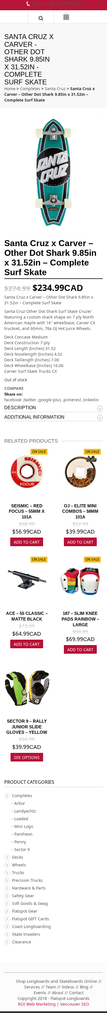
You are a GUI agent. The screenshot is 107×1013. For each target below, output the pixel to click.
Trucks (18, 872)
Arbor (19, 803)
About (57, 992)
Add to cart (80, 542)
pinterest (73, 399)
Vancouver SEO (74, 1004)
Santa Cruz (55, 88)
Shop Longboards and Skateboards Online (56, 981)
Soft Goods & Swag (30, 903)
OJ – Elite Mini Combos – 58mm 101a (80, 511)
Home (9, 88)
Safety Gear (23, 895)
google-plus (50, 399)
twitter (30, 399)
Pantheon (23, 834)
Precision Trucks (27, 880)
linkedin (91, 399)
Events (40, 992)
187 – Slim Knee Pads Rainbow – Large (80, 619)
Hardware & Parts (29, 888)
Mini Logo (23, 826)
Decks (17, 857)
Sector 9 (22, 849)
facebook (13, 399)
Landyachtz (25, 811)
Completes (30, 88)
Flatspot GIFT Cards (30, 918)
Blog (84, 987)
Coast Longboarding (31, 926)
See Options (27, 757)
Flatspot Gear (24, 911)
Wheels (19, 865)
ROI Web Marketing (37, 1004)
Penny (20, 841)
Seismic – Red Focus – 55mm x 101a (27, 511)
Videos (68, 987)
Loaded (21, 818)
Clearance (21, 942)
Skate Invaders (26, 934)
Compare (14, 388)
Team (51, 987)
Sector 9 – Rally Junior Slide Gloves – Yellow (26, 727)
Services (32, 987)
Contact (76, 992)
